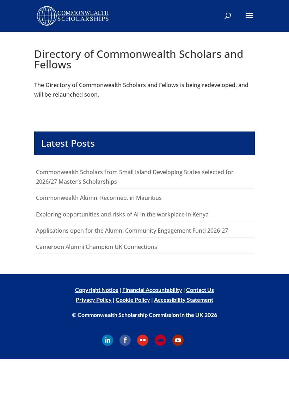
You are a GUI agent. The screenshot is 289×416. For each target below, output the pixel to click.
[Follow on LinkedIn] (107, 340)
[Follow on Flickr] (142, 340)
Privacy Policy (94, 299)
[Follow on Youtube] (178, 340)
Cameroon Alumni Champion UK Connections (96, 247)
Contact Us (200, 289)
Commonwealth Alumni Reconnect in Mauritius (99, 198)
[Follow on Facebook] (125, 340)
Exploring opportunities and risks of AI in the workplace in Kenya (122, 214)
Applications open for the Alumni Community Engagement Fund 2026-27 (132, 230)
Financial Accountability (152, 289)
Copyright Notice (96, 289)
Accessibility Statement (183, 299)
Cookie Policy (133, 299)
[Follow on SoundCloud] (160, 340)
